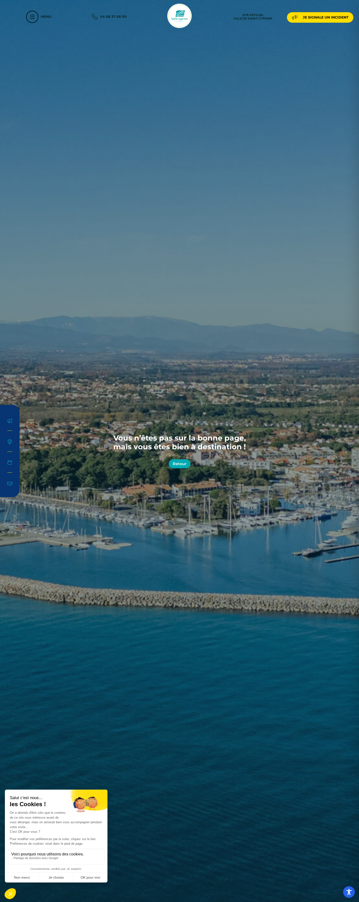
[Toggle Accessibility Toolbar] (349, 892)
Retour (180, 463)
